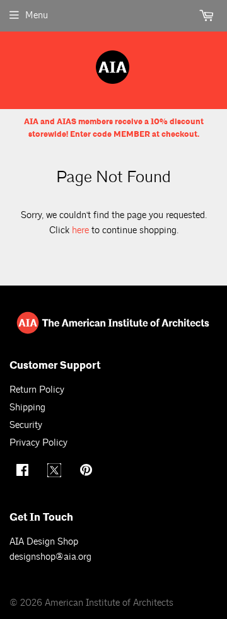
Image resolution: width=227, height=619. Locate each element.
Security (25, 425)
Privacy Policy (38, 443)
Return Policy (36, 390)
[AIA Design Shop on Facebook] (24, 472)
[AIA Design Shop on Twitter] (55, 474)
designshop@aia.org (50, 557)
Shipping (27, 408)
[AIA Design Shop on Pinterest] (87, 472)
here (80, 230)
